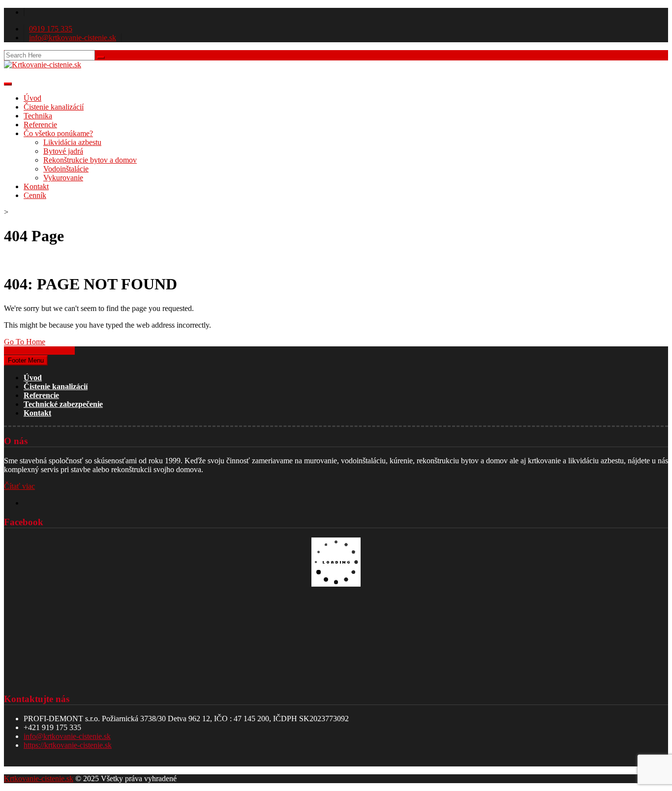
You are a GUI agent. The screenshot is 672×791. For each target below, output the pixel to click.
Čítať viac (19, 486)
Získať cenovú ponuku (39, 350)
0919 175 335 (50, 29)
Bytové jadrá (63, 151)
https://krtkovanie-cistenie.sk (68, 745)
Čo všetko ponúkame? (58, 133)
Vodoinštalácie (66, 169)
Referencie (40, 124)
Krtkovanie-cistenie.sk (38, 778)
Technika (38, 116)
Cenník (35, 195)
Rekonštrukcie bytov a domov (90, 160)
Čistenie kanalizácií (54, 107)
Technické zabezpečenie (63, 404)
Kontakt (36, 186)
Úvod (32, 98)
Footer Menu (26, 360)
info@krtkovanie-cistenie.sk (72, 37)
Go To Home (24, 342)
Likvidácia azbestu (72, 142)
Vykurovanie (63, 177)
